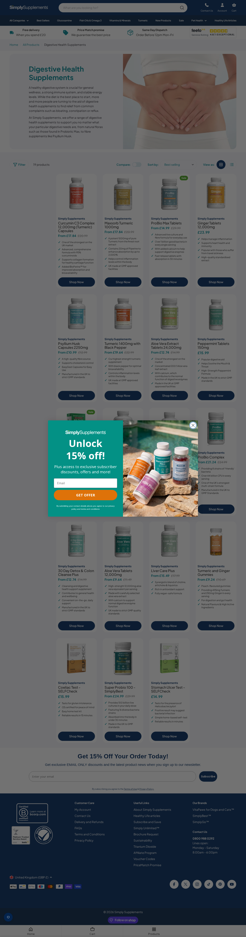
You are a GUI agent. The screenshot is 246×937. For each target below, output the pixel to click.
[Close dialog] (193, 425)
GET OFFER (85, 495)
